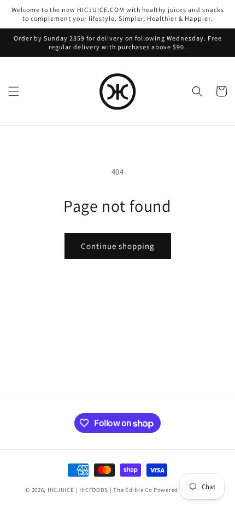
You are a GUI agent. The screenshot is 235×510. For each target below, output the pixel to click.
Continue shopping (118, 246)
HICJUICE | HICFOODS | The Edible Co (100, 490)
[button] (14, 91)
